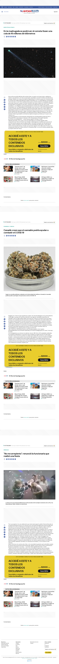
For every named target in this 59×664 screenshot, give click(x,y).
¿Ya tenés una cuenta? (42, 150)
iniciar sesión (26, 200)
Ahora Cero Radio (49, 7)
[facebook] (9, 36)
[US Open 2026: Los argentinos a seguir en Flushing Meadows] (35, 179)
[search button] (2, 7)
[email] (13, 36)
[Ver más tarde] (4, 37)
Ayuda (36, 658)
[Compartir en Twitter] (11, 36)
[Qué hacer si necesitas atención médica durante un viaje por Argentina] (35, 169)
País (13, 7)
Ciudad (5, 7)
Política (31, 7)
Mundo (16, 7)
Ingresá (55, 11)
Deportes (21, 7)
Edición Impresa (41, 7)
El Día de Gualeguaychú (17, 159)
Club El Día (55, 7)
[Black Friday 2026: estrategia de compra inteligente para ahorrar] (8, 179)
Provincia (10, 7)
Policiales (26, 7)
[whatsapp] (7, 36)
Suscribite (44, 146)
